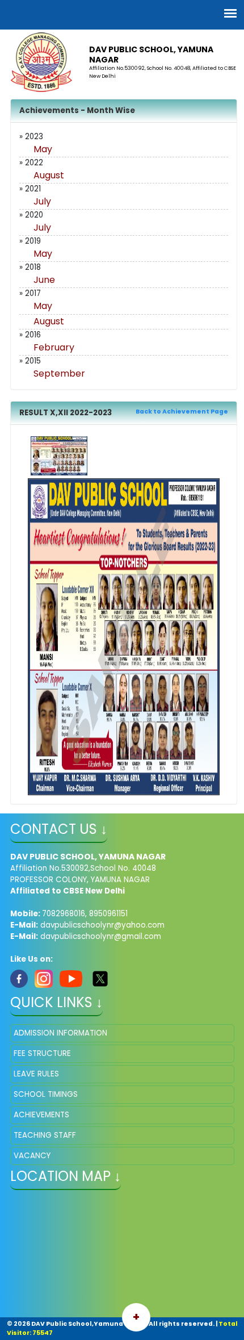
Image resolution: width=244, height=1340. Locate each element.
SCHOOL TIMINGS (46, 1094)
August (48, 175)
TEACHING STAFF (45, 1135)
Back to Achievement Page (182, 411)
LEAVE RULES (36, 1073)
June (44, 279)
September (59, 373)
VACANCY (32, 1155)
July (42, 201)
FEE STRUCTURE (42, 1053)
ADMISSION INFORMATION (60, 1033)
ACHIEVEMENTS (41, 1114)
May (42, 149)
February (53, 347)
